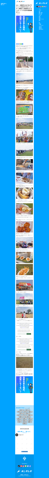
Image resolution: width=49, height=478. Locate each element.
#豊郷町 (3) (30, 421)
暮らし (40, 17)
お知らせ (40, 26)
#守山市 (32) (25, 415)
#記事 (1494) (22, 410)
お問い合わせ (26, 474)
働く (39, 22)
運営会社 (22, 474)
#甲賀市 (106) (27, 410)
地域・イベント (41, 19)
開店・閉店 (40, 12)
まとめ (40, 15)
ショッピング (41, 25)
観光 (39, 20)
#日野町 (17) (25, 418)
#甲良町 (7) (19, 421)
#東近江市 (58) (22, 413)
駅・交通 (40, 14)
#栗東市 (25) (21, 416)
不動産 (40, 24)
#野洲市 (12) (25, 420)
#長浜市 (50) (19, 415)
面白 (39, 16)
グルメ (40, 10)
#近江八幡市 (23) (27, 416)
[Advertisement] (24, 38)
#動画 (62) (30, 411)
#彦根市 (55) (28, 413)
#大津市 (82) (25, 411)
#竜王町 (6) (25, 421)
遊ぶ (39, 11)
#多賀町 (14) (30, 418)
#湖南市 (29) (30, 415)
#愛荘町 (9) (30, 420)
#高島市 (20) (19, 418)
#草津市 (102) (19, 411)
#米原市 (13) (19, 420)
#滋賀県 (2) (25, 423)
